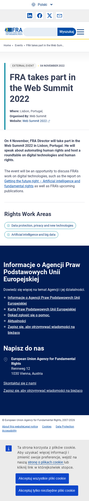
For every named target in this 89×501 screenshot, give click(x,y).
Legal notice (31, 426)
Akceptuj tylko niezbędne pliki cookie (47, 490)
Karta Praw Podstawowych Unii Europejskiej (42, 309)
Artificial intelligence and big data (33, 234)
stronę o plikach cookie (46, 462)
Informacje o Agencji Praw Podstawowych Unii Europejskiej (44, 301)
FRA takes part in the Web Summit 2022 (49, 45)
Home (7, 45)
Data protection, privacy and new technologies (42, 225)
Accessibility (9, 430)
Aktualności (17, 321)
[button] (29, 15)
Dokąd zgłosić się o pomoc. (29, 315)
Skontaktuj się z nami (19, 383)
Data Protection (65, 426)
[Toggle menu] (80, 31)
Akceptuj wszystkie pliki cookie (42, 478)
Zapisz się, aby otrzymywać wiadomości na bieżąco (41, 330)
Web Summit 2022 (34, 121)
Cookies (46, 426)
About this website (13, 426)
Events (19, 45)
